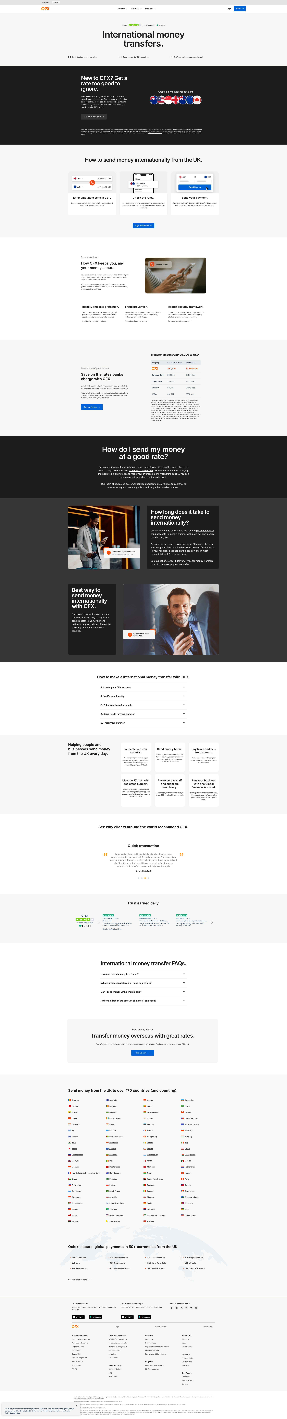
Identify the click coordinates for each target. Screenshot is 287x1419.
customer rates (124, 467)
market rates (105, 473)
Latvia (187, 1139)
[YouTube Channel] (191, 1308)
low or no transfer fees (141, 470)
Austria (150, 1091)
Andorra (75, 1091)
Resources (149, 9)
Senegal (150, 1182)
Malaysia (75, 1152)
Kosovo (112, 1139)
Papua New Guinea (155, 1170)
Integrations (76, 1365)
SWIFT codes (113, 1358)
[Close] (76, 1405)
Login (117, 1327)
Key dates (185, 1365)
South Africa (77, 1194)
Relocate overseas (152, 1350)
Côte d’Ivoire (114, 1109)
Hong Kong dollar (156, 1254)
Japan (74, 1139)
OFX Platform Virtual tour (118, 1339)
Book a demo (208, 1327)
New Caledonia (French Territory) (86, 1164)
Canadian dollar (156, 1248)
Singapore (76, 1188)
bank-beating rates (89, 104)
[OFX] (45, 8)
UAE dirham (79, 1248)
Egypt (111, 1115)
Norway (188, 1164)
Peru (187, 1170)
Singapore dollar (194, 1248)
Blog (110, 1373)
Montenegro (114, 1158)
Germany (188, 1121)
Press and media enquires (154, 1365)
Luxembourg (152, 1145)
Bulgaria (112, 1103)
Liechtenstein (77, 1145)
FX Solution (76, 1350)
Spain (149, 1194)
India (74, 1133)
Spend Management (79, 1358)
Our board (186, 1377)
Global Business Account (81, 1339)
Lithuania (113, 1145)
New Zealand (115, 1164)
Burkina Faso (152, 1103)
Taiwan (75, 1200)
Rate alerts (112, 1354)
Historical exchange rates (118, 1347)
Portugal (150, 1176)
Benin (149, 1097)
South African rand (195, 1259)
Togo (187, 1200)
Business (45, 2)
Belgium (112, 1097)
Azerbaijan (189, 1091)
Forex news (113, 1376)
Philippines (76, 1176)
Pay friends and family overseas (157, 1347)
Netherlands (190, 1158)
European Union (192, 1115)
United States (190, 1206)
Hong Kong (152, 1127)
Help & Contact (160, 1327)
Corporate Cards (78, 1347)
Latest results (187, 1362)
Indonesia (113, 1133)
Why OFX (135, 9)
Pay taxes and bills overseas (155, 1354)
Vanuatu (75, 1212)
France (150, 1121)
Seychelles (189, 1182)
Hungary (188, 1127)
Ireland (150, 1133)
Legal (184, 1343)
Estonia (150, 1115)
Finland (112, 1121)
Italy (186, 1133)
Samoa (188, 1176)
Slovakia (113, 1188)
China (74, 1109)
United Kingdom (116, 1206)
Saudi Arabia (114, 1182)
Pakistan (113, 1170)
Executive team (187, 1380)
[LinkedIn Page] (176, 1308)
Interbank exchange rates (118, 1343)
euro (76, 1254)
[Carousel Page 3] (145, 869)
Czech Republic (191, 1109)
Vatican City (114, 1212)
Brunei (74, 1103)
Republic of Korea (116, 1194)
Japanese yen (80, 1259)
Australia (113, 1091)
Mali (111, 1152)
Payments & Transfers (80, 1343)
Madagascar (190, 1145)
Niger (149, 1164)
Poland (112, 1176)
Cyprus (150, 1109)
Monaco (75, 1158)
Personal (56, 2)
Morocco (151, 1158)
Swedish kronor (156, 1259)
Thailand (151, 1200)
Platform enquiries (152, 1369)
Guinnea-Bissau (116, 1127)
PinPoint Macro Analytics (186, 408)
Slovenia (150, 1188)
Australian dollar (118, 1248)
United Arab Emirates (156, 1206)
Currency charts (114, 1350)
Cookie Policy (15, 1413)
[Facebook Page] (171, 1308)
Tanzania (113, 1200)
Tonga (74, 1206)
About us (185, 1339)
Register (238, 8)
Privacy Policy (187, 1347)
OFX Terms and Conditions (155, 133)
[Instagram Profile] (196, 1308)
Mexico (188, 1152)
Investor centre (187, 1358)
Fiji (73, 1121)
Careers (185, 1384)
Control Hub (76, 1354)
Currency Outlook (115, 1369)
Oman (74, 1170)
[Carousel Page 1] (138, 869)
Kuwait (150, 1139)
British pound (117, 1254)
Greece (75, 1127)
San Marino (77, 1182)
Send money (149, 1339)
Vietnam (150, 1212)
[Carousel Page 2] (142, 869)
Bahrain (75, 1097)
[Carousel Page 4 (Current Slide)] (148, 869)
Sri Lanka (189, 1194)
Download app (150, 1343)
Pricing (74, 1369)
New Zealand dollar (119, 1259)
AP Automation (77, 1361)
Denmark (75, 1115)
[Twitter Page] (181, 1308)
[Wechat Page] (186, 1308)
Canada (188, 1103)
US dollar (191, 1254)
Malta (149, 1152)
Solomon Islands (192, 1188)
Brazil (187, 1097)
